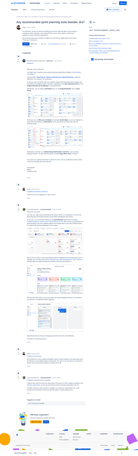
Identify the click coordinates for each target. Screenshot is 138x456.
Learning (56, 3)
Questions (35, 16)
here (58, 159)
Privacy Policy (104, 445)
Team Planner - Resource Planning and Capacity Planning (55, 77)
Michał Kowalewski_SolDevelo (36, 61)
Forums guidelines (64, 439)
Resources (75, 439)
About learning (76, 437)
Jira (29, 16)
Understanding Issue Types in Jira (99, 38)
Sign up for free (36, 422)
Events (64, 3)
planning (112, 30)
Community (35, 3)
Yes (30, 453)
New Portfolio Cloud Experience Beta (100, 48)
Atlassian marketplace (33, 385)
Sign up (123, 3)
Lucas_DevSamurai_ (54, 44)
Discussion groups (37, 10)
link (50, 161)
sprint (118, 30)
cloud (91, 30)
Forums (47, 3)
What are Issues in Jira (96, 41)
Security (120, 445)
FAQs (60, 437)
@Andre (31, 63)
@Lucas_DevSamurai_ (35, 356)
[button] (55, 105)
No (35, 453)
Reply (28, 177)
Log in (114, 3)
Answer (26, 44)
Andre (24, 27)
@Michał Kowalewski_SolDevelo (38, 191)
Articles (51, 10)
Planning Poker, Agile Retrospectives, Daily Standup (65, 259)
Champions (74, 3)
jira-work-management (101, 30)
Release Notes (86, 3)
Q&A (24, 10)
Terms (113, 445)
